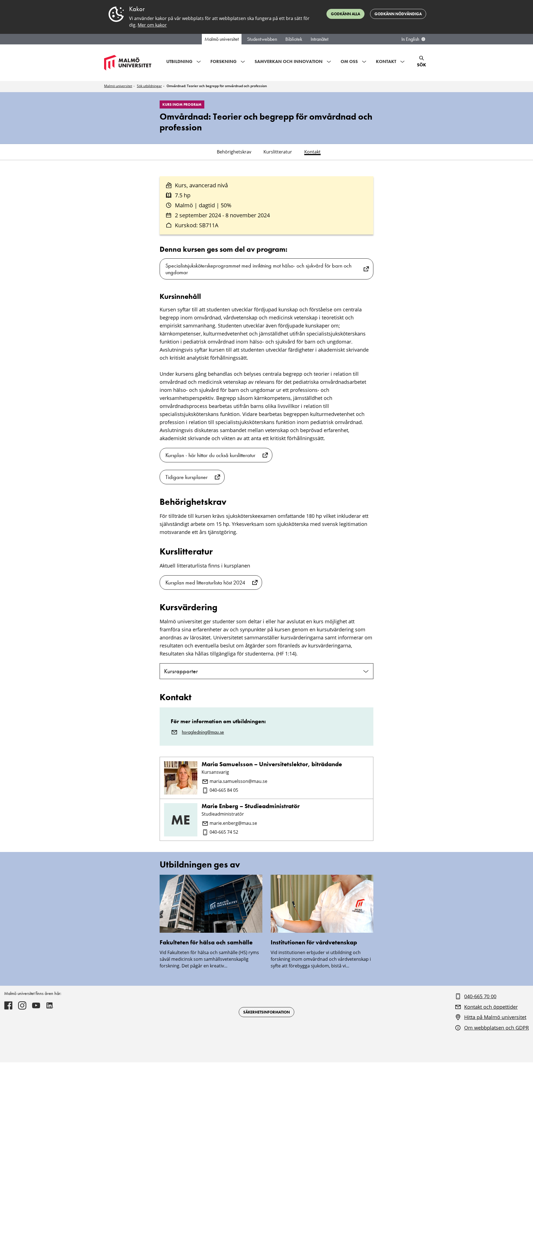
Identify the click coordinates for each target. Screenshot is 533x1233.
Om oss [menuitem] (349, 61)
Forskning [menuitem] (223, 61)
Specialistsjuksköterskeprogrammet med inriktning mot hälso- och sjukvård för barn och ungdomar (258, 269)
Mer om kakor (152, 25)
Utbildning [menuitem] (179, 61)
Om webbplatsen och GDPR (496, 1027)
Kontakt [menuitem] (386, 61)
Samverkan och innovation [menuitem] (289, 61)
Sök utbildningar (149, 86)
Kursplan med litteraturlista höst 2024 (205, 582)
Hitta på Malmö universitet (495, 1017)
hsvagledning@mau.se (203, 732)
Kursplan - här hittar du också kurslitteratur (210, 455)
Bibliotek (293, 39)
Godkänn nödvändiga (398, 13)
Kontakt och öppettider (491, 1006)
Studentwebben (262, 39)
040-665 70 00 (480, 996)
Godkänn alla (345, 13)
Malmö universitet (222, 39)
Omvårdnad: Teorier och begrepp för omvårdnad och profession (217, 86)
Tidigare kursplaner (186, 477)
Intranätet (319, 39)
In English (410, 39)
